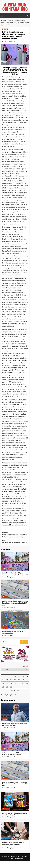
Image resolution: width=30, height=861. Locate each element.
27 (23, 683)
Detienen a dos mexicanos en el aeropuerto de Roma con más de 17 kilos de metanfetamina (14, 844)
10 (11, 676)
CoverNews (10, 858)
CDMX (4, 568)
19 (19, 680)
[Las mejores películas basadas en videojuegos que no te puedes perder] (15, 801)
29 (3, 687)
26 (19, 683)
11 (15, 676)
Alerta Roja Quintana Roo (15, 6)
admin (5, 41)
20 (23, 680)
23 (7, 683)
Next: (14, 541)
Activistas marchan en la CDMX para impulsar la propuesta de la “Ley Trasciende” (15, 574)
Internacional (6, 838)
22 (3, 683)
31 (11, 687)
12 (19, 676)
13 (23, 676)
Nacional (5, 29)
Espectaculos (6, 809)
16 (7, 680)
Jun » (17, 690)
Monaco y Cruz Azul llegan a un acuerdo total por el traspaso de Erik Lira (14, 724)
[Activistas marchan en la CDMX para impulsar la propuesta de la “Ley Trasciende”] (15, 561)
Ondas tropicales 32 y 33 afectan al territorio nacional (12, 632)
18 (15, 680)
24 (11, 683)
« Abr (13, 690)
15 (3, 680)
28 (27, 683)
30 (7, 687)
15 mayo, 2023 (11, 41)
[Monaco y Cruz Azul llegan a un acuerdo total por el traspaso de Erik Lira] (15, 712)
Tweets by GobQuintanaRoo (9, 695)
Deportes (5, 719)
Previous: (14, 535)
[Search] (28, 15)
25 (15, 683)
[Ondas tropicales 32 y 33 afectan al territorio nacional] (15, 619)
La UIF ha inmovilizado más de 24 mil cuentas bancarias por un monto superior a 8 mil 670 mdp (15, 603)
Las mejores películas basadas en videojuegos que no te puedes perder (14, 814)
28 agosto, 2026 (11, 577)
